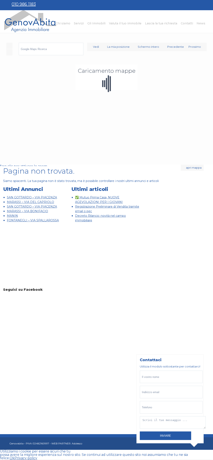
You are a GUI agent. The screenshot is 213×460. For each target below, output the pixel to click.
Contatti (187, 23)
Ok (12, 458)
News (201, 23)
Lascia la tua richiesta (161, 23)
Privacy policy (26, 458)
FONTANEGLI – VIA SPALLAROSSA (33, 220)
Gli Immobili (96, 23)
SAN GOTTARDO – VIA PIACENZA (32, 197)
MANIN (12, 216)
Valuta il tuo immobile (125, 23)
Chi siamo (63, 23)
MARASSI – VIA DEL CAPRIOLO (30, 202)
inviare (165, 435)
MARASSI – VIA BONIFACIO (27, 211)
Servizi (79, 23)
